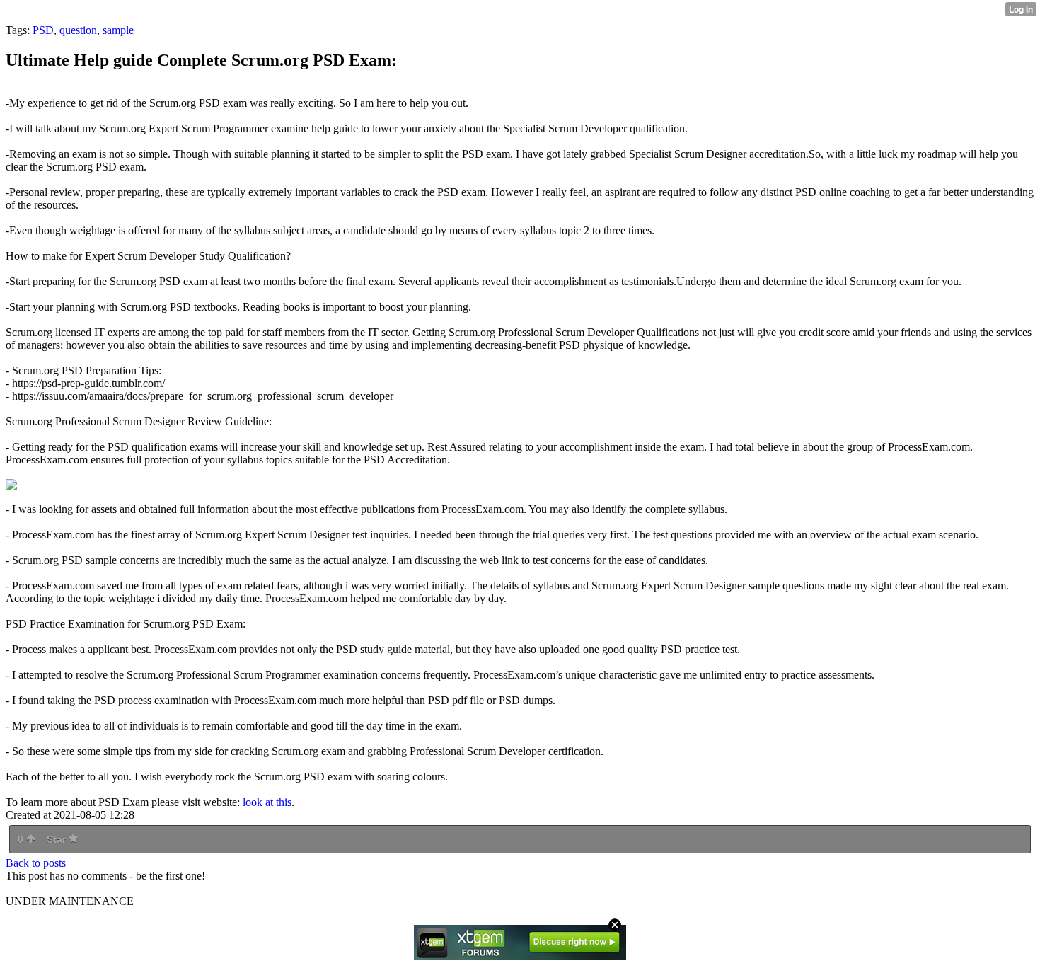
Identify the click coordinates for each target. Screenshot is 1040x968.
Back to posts (36, 863)
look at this (267, 802)
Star (58, 839)
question (78, 30)
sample (118, 30)
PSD (43, 30)
